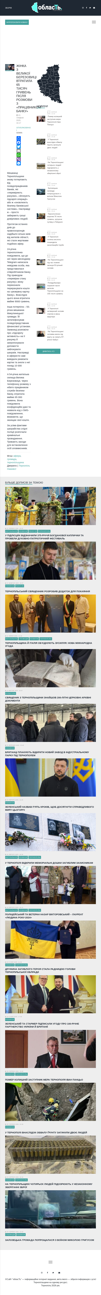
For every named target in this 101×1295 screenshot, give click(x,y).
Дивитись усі (48, 351)
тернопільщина (15, 462)
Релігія (33, 531)
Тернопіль (44, 531)
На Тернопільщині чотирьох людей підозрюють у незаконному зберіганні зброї (55, 167)
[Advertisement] (50, 44)
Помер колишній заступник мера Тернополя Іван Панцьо (54, 120)
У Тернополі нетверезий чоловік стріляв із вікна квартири (55, 312)
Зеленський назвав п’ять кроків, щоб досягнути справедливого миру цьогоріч (49, 808)
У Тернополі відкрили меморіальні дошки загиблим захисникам (49, 863)
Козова (8, 8)
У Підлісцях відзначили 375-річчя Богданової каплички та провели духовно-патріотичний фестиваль (44, 537)
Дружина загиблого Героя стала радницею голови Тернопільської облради (40, 970)
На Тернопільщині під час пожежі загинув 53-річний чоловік (55, 264)
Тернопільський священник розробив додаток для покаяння (47, 591)
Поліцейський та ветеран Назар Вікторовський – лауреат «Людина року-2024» (44, 916)
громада (11, 459)
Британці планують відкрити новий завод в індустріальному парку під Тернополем (47, 754)
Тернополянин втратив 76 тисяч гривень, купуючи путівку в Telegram (55, 218)
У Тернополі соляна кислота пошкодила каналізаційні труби (55, 241)
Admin (19, 133)
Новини (42, 106)
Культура (11, 693)
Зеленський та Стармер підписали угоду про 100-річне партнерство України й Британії (42, 1025)
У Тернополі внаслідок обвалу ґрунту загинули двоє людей (54, 143)
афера (17, 456)
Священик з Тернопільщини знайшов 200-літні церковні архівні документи (48, 699)
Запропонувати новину (17, 22)
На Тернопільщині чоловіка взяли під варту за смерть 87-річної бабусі (55, 335)
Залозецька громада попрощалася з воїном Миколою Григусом (54, 193)
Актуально (11, 531)
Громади (24, 639)
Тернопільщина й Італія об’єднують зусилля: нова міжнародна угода (48, 644)
